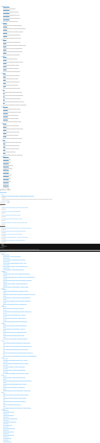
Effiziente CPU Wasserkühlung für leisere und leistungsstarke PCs (15, 304)
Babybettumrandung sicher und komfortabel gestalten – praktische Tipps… (12, 138)
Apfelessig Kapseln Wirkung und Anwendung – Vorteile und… (11, 78)
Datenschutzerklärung (4, 246)
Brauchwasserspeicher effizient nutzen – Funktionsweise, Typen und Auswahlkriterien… (14, 28)
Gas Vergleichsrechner (6, 184)
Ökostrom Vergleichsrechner (8, 431)
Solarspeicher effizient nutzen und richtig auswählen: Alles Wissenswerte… (12, 25)
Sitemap (3, 244)
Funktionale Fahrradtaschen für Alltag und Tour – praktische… (11, 65)
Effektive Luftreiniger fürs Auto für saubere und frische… (13, 308)
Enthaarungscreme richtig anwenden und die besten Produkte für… (11, 88)
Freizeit (3, 106)
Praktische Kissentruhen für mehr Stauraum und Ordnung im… (11, 148)
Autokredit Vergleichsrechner (8, 412)
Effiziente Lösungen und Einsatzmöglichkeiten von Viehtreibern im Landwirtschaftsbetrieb (19, 356)
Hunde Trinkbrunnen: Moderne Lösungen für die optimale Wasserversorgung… (13, 95)
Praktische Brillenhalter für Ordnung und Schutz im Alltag (13, 335)
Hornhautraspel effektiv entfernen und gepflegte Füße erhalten (14, 332)
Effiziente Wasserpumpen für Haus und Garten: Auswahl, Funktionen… (12, 142)
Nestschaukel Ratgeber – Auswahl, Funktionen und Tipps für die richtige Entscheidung (13, 240)
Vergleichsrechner (6, 157)
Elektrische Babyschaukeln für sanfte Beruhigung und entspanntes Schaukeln (13, 128)
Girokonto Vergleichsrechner (7, 162)
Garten (4, 140)
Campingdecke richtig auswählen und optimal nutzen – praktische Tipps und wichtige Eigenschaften (15, 207)
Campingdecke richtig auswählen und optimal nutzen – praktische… (15, 360)
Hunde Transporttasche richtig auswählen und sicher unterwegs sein (12, 98)
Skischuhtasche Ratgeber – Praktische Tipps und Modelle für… (11, 118)
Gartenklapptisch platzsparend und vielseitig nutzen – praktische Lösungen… (17, 408)
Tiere (2, 89)
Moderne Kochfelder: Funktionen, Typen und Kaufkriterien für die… (11, 18)
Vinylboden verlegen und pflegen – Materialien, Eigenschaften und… (15, 283)
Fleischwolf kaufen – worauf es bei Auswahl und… (9, 8)
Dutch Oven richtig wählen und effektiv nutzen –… (12, 404)
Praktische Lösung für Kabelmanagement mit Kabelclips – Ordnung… (12, 42)
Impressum (3, 245)
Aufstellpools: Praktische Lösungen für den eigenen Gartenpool (11, 145)
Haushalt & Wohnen (6, 7)
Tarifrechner (3, 156)
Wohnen (3, 6)
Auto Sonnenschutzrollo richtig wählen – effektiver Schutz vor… (11, 68)
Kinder (3, 123)
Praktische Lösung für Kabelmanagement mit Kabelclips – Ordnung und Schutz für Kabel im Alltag (15, 237)
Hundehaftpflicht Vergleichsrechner (7, 168)
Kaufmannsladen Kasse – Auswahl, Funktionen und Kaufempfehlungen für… (13, 48)
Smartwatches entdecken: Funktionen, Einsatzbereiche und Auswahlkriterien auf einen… (14, 45)
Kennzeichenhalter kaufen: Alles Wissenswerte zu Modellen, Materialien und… (17, 311)
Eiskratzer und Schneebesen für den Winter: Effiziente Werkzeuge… (11, 71)
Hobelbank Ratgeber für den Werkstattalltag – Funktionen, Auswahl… (12, 38)
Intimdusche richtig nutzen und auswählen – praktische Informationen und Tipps (18, 196)
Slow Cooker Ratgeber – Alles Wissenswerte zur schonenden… (14, 259)
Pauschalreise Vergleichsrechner (9, 428)
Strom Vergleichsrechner (6, 171)
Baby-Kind (4, 127)
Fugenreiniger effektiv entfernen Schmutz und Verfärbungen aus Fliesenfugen (13, 31)
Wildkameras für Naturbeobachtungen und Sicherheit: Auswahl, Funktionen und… (13, 101)
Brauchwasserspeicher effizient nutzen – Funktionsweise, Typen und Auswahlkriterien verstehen (14, 222)
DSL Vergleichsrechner (6, 187)
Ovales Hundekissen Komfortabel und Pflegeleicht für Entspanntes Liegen (12, 92)
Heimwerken (5, 23)
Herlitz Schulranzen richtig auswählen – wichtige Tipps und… (11, 135)
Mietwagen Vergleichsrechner (7, 181)
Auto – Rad (4, 57)
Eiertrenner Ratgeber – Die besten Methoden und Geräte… (10, 21)
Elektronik (3, 39)
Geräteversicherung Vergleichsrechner (8, 165)
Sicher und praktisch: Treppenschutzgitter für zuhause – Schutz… (15, 263)
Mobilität (3, 56)
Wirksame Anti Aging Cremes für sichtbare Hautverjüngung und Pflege (11, 211)
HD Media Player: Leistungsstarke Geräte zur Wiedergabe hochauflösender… (13, 51)
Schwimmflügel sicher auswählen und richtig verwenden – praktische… (12, 121)
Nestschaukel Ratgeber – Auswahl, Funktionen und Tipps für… (11, 125)
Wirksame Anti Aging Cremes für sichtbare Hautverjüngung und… (11, 75)
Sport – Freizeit (5, 107)
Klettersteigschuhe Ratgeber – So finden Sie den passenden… (11, 115)
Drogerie (3, 73)
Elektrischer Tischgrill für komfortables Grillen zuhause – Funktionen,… (12, 112)
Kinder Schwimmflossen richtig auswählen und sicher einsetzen (14, 384)
